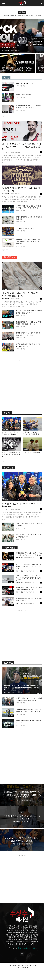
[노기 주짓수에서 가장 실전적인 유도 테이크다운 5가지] (8, 601)
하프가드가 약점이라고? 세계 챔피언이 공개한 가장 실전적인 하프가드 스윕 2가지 (29, 566)
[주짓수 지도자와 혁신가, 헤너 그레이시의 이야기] (8, 527)
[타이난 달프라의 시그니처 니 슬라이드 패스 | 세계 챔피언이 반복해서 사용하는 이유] (8, 579)
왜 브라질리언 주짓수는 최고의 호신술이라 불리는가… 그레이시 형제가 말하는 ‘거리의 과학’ (21, 688)
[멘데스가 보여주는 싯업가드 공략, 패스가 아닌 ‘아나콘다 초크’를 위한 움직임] (17, 63)
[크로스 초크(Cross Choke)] (32, 444)
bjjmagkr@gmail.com (26, 948)
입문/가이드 (5, 100)
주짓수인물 (5, 429)
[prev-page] (3, 116)
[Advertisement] (22, 384)
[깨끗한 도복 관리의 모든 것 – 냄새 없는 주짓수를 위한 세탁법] (22, 276)
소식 (22, 788)
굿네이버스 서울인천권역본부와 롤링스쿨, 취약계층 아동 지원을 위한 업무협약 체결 (28, 241)
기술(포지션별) (6, 65)
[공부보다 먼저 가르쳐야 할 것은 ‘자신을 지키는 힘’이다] (22, 817)
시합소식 (40, 65)
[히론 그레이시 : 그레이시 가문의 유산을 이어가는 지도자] (8, 538)
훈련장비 (5, 111)
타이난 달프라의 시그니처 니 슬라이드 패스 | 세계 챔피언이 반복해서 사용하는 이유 (28, 578)
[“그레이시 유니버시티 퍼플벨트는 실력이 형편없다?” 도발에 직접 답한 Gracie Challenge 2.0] (22, 36)
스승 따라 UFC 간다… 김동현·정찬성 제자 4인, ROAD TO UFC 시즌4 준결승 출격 (21, 147)
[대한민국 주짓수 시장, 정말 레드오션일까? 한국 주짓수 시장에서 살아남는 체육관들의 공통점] (22, 795)
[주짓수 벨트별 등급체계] (8, 97)
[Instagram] (22, 954)
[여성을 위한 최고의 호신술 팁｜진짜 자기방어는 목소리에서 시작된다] (8, 701)
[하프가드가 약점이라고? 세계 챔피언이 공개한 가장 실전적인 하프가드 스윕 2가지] (8, 567)
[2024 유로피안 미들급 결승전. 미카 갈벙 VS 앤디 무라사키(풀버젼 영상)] (8, 209)
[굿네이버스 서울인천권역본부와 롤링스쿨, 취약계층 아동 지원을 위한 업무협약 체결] (8, 242)
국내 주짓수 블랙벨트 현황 (25, 83)
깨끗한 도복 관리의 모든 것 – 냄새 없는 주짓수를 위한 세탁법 (21, 294)
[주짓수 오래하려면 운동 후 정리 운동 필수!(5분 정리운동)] (8, 347)
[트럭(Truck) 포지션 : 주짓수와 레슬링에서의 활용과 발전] (11, 444)
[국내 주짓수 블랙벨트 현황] (8, 86)
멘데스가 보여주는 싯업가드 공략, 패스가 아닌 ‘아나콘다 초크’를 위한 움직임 (22, 16)
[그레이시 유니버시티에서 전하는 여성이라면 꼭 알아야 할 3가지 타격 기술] (8, 712)
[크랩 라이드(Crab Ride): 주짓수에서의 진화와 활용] (32, 424)
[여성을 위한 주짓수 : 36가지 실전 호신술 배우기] (8, 723)
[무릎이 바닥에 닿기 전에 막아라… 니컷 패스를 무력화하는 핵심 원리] (8, 590)
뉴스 (4, 38)
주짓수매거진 (5, 152)
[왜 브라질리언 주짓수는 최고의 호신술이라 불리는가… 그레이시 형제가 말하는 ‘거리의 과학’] (22, 680)
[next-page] (7, 116)
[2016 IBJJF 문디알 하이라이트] (8, 231)
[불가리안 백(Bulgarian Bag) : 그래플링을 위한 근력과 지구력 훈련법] (8, 109)
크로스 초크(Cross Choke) (31, 452)
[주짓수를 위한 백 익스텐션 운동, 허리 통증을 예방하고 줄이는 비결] (8, 325)
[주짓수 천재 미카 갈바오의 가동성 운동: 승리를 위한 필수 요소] (8, 336)
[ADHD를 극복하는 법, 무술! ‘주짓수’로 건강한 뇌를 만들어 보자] (8, 314)
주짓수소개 (5, 89)
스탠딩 (22, 834)
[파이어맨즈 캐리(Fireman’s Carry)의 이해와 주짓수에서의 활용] (22, 840)
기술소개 (26, 429)
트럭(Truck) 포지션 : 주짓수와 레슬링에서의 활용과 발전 (11, 454)
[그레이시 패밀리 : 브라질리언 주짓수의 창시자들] (8, 220)
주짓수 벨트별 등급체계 (24, 94)
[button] (3, 3)
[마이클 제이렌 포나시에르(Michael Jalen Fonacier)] (11, 424)
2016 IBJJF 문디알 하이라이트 (25, 228)
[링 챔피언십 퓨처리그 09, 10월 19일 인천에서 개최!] (22, 175)
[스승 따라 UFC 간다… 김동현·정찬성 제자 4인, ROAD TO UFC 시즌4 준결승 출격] (22, 131)
